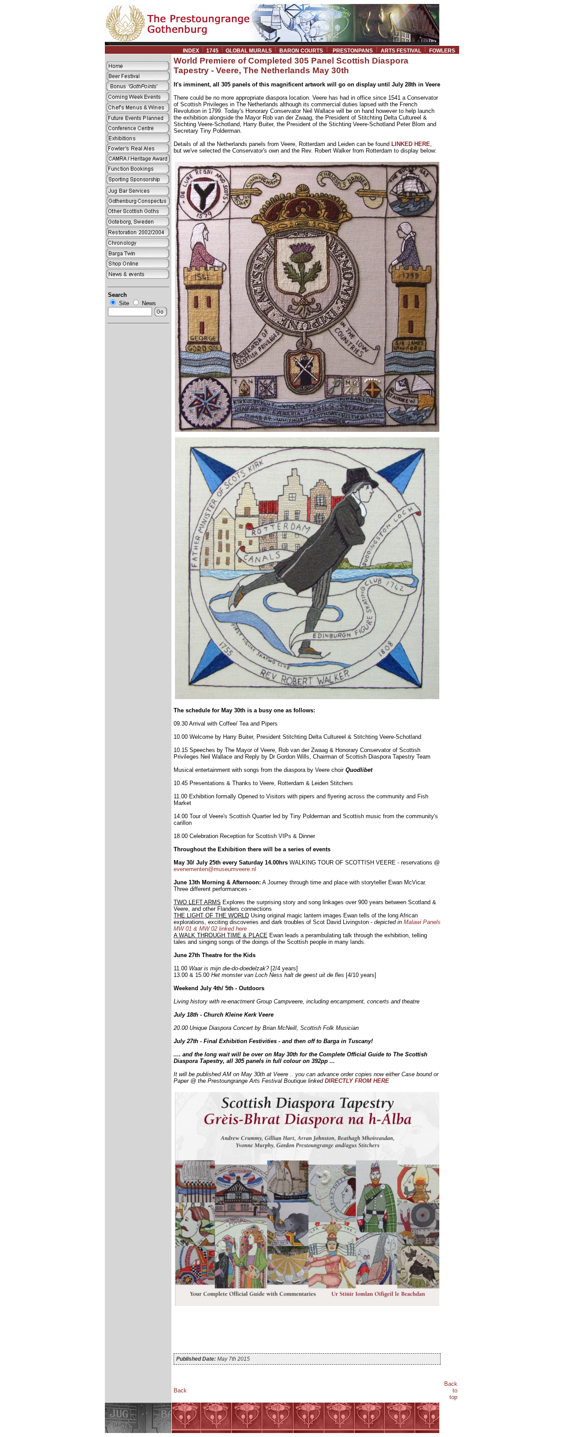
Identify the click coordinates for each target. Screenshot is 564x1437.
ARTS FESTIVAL (401, 51)
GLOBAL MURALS (249, 51)
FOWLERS (444, 51)
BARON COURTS (301, 51)
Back (180, 1390)
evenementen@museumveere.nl (215, 869)
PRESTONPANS (353, 51)
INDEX (191, 51)
